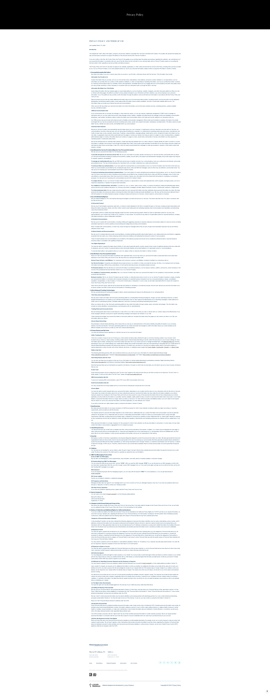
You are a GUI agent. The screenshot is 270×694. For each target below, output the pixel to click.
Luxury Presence (129, 685)
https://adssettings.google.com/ (100, 354)
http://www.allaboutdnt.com (134, 374)
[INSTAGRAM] (164, 662)
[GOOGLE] (175, 662)
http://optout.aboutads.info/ (99, 362)
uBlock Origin (174, 347)
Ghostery (166, 347)
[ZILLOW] (179, 662)
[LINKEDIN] (167, 662)
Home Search (123, 663)
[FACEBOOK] (160, 662)
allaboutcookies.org (168, 341)
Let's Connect (134, 663)
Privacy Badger (152, 347)
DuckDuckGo (159, 347)
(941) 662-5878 (93, 655)
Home (90, 663)
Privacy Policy (176, 685)
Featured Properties (111, 663)
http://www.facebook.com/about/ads (125, 354)
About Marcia (99, 663)
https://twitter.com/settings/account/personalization (156, 354)
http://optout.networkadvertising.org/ (135, 362)
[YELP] (171, 662)
